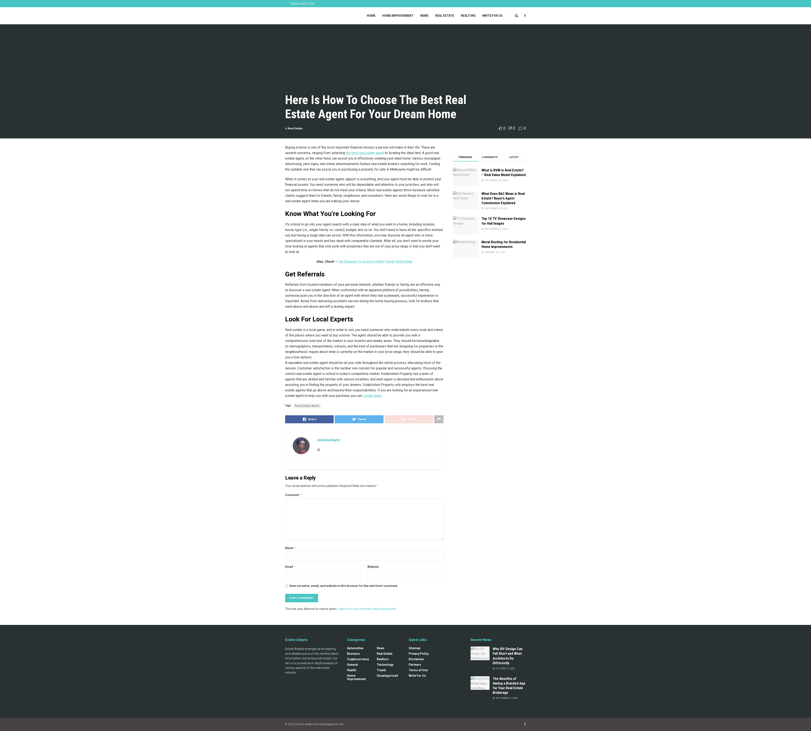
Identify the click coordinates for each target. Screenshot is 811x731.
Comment (293, 495)
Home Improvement (398, 15)
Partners (415, 664)
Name (290, 548)
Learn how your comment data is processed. (367, 609)
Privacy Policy (419, 653)
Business (353, 653)
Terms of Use (418, 670)
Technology (385, 664)
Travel (381, 670)
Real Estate (444, 15)
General (352, 664)
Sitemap (414, 648)
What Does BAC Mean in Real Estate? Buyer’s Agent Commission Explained (503, 198)
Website (373, 566)
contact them (372, 396)
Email (290, 567)
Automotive (355, 648)
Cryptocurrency (358, 659)
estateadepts (328, 440)
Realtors (468, 15)
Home (371, 15)
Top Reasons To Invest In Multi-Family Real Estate (375, 262)
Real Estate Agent (307, 405)
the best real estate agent (365, 153)
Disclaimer (416, 659)
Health (351, 670)
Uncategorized (387, 675)
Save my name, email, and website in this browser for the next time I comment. (343, 586)
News (424, 15)
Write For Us (492, 15)
